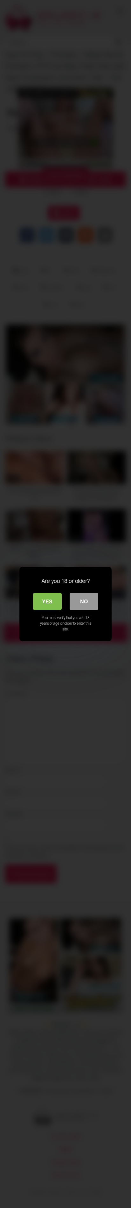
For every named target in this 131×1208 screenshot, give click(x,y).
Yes (47, 601)
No (84, 601)
